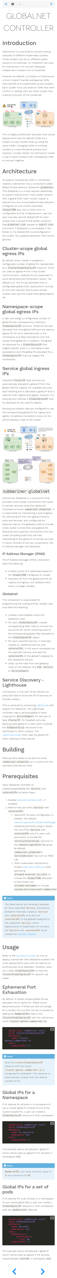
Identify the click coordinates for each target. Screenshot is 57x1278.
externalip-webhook (33, 867)
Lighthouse (42, 705)
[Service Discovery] (14, 1270)
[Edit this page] (51, 4)
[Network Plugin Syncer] (42, 1270)
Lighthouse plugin (12, 735)
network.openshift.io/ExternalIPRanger (35, 822)
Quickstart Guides (26, 955)
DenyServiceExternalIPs (30, 800)
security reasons (27, 934)
